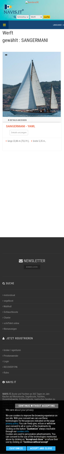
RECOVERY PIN (10, 367)
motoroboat (9, 295)
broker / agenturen (12, 350)
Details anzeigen (18, 120)
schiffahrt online (11, 323)
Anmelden (32, 267)
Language (57, 25)
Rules (6, 372)
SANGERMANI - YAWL (20, 126)
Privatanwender (11, 355)
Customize (16, 448)
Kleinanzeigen (10, 329)
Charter (7, 317)
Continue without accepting (37, 405)
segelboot (8, 300)
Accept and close (41, 448)
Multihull (7, 306)
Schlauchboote (11, 312)
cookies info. (23, 431)
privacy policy (12, 423)
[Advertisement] (32, 197)
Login (6, 361)
